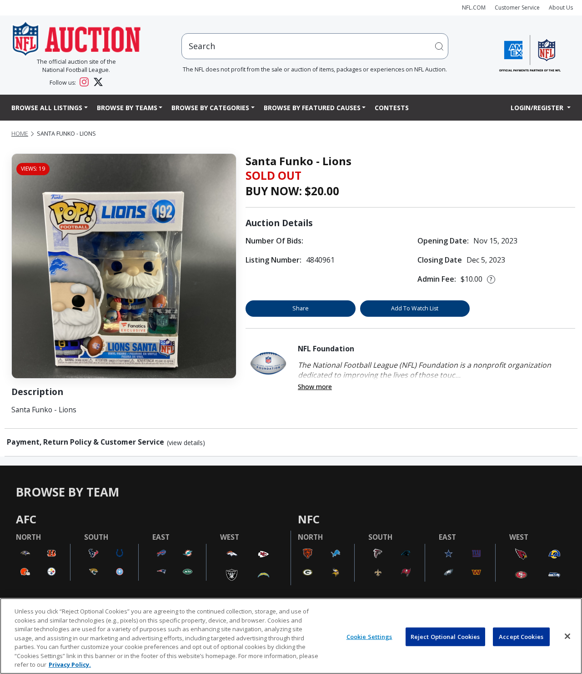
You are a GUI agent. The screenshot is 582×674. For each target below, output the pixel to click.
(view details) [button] (186, 443)
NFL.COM (474, 7)
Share (300, 308)
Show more (315, 386)
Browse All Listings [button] (46, 107)
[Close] (567, 636)
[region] (291, 636)
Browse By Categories (210, 107)
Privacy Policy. (70, 664)
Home (19, 133)
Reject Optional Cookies (445, 636)
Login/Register (538, 107)
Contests (392, 107)
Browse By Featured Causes (312, 107)
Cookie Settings (369, 636)
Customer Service (517, 7)
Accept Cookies (521, 636)
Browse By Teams (127, 107)
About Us (561, 7)
